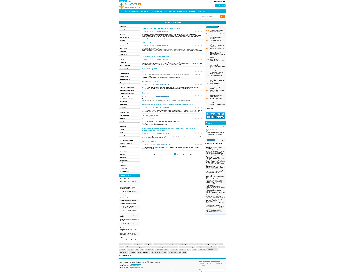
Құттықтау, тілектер (125, 82)
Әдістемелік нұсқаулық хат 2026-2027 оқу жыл (129, 220)
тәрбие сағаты (212, 249)
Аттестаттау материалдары (127, 149)
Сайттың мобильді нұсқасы (136, 267)
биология (221, 247)
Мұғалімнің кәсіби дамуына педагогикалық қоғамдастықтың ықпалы (167, 104)
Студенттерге (123, 168)
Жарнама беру (218, 263)
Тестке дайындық (124, 171)
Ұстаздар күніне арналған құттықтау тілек (129, 224)
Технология (123, 126)
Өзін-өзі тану (123, 146)
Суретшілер (123, 51)
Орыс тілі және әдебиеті (126, 98)
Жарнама (192, 11)
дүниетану (130, 249)
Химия (121, 124)
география (122, 249)
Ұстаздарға (123, 26)
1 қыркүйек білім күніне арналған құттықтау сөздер (128, 196)
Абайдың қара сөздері (125, 244)
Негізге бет (123, 11)
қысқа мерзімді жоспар (175, 252)
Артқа (154, 154)
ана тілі (166, 247)
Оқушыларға (145, 11)
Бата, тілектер (123, 84)
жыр (142, 249)
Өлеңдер (122, 59)
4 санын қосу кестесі (149, 141)
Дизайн (121, 163)
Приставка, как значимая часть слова (156, 56)
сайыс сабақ (174, 249)
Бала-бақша (123, 135)
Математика (123, 107)
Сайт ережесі (202, 265)
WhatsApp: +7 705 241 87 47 (206, 263)
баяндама (214, 247)
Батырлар (122, 34)
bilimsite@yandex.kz (136, 264)
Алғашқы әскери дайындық (127, 140)
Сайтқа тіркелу (182, 11)
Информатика (123, 104)
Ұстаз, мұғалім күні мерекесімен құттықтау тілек (128, 192)
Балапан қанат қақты (150, 81)
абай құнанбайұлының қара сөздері (152, 247)
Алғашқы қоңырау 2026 (125, 178)
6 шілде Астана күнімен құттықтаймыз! (216, 99)
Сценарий (122, 154)
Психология (123, 157)
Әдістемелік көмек (125, 115)
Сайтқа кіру (122, 1)
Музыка (122, 129)
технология (202, 249)
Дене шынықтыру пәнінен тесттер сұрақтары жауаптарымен (217, 92)
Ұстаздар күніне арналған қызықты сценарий (128, 215)
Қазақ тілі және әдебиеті (126, 96)
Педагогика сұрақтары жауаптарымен (216, 96)
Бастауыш (147, 244)
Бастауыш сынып (124, 112)
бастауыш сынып (202, 247)
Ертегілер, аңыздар (125, 65)
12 (183, 154)
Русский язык (199, 244)
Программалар (124, 160)
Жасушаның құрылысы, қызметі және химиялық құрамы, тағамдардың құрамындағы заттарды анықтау (168, 129)
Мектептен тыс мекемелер (127, 87)
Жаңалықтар (123, 29)
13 (186, 154)
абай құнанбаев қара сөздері (132, 247)
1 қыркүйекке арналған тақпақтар (128, 200)
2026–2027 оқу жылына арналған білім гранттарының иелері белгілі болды (172, 22)
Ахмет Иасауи (147, 42)
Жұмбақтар (123, 62)
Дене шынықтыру (124, 137)
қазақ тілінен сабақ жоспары (159, 252)
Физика (121, 110)
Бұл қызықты (123, 54)
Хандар (122, 31)
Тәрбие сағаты (123, 151)
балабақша (191, 247)
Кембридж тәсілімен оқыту (162, 31)
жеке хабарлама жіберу (133, 265)
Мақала (166, 244)
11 (180, 154)
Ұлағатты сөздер (124, 71)
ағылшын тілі (173, 247)
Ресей (191, 244)
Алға (191, 154)
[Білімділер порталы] (216, 118)
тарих (188, 249)
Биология (122, 118)
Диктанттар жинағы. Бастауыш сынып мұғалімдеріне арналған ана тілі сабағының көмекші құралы (129, 187)
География (122, 121)
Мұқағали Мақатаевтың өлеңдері (179, 244)
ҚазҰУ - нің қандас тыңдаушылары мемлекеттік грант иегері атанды (128, 238)
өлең (184, 252)
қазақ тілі (146, 252)
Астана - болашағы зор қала (217, 104)
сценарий (182, 249)
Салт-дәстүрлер (124, 76)
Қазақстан (132, 252)
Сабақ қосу (221, 5)
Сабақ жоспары (209, 244)
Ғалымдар (122, 45)
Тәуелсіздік (220, 244)
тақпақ (194, 249)
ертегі (137, 249)
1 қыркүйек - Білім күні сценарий (128, 203)
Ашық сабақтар (134, 11)
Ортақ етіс (146, 93)
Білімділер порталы (204, 261)
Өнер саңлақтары (124, 37)
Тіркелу (129, 1)
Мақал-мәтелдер (124, 73)
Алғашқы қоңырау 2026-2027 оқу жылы (128, 182)
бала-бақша (183, 247)
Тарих (121, 132)
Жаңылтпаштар (124, 68)
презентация (159, 249)
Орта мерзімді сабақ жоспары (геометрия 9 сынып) (161, 28)
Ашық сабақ (138, 244)
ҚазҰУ (139, 252)
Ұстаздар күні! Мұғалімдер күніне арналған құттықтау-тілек (128, 207)
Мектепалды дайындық (126, 143)
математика (149, 249)
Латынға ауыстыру (203, 11)
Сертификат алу (157, 11)
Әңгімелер (122, 57)
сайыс (166, 249)
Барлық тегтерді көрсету (125, 255)
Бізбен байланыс (169, 11)
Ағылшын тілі (123, 101)
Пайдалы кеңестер (125, 79)
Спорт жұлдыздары (125, 43)
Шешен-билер (123, 48)
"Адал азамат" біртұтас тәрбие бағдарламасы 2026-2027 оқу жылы (129, 234)
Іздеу (222, 16)
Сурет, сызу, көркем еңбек (127, 93)
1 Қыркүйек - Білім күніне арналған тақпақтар (128, 211)
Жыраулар (122, 40)
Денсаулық (123, 165)
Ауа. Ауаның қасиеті (149, 69)
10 (177, 154)
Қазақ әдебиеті (123, 252)
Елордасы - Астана (215, 102)
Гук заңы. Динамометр (150, 116)
